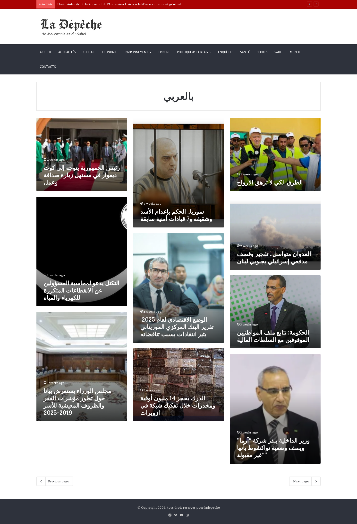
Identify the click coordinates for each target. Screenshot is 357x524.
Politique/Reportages (194, 52)
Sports (262, 52)
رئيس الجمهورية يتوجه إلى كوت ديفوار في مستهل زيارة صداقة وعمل (82, 175)
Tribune (164, 52)
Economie (109, 52)
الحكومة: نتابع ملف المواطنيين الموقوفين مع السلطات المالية (273, 336)
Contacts (48, 67)
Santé (245, 52)
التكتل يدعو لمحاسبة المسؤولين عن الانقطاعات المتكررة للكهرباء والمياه (81, 290)
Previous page (58, 481)
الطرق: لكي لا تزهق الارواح (270, 182)
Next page (301, 481)
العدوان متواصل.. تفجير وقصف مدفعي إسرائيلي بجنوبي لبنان (274, 257)
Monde (295, 52)
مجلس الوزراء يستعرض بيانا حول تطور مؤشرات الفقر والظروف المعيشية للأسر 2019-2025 (77, 401)
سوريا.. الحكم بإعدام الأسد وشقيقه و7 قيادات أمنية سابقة (176, 215)
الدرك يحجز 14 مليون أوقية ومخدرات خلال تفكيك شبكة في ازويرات (177, 405)
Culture (89, 52)
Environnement (136, 52)
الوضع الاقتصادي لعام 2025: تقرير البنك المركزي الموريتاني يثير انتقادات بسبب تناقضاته (177, 327)
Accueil (45, 52)
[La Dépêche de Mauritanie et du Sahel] (72, 27)
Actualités (67, 52)
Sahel (278, 52)
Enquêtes (225, 52)
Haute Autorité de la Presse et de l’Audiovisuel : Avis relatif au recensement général (119, 4)
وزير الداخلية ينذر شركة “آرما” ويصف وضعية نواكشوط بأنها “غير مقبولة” (273, 448)
